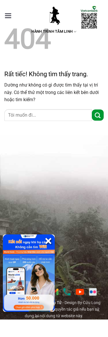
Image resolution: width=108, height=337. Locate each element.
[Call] (67, 292)
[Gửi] (98, 115)
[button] (8, 15)
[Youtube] (80, 292)
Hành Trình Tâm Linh (52, 31)
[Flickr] (93, 292)
